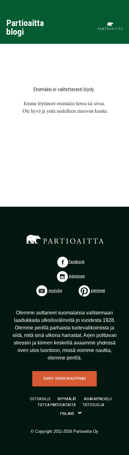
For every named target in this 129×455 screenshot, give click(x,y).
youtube (55, 290)
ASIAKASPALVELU (98, 398)
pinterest (97, 290)
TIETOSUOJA (93, 404)
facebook (76, 261)
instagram (76, 276)
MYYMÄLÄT (67, 398)
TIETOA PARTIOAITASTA (56, 404)
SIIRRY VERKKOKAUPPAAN (64, 378)
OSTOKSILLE (40, 398)
